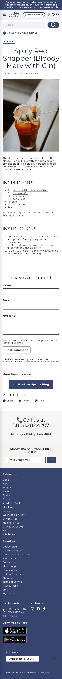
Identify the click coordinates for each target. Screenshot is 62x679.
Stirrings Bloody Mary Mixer (30, 190)
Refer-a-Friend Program (17, 554)
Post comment (17, 350)
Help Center (10, 558)
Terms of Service (43, 362)
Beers (6, 499)
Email (6, 300)
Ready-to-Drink (12, 503)
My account (10, 593)
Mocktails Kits (11, 522)
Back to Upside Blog (33, 384)
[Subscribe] (51, 460)
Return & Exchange (14, 574)
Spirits (6, 495)
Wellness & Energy (13, 514)
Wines (6, 491)
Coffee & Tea (10, 518)
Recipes (9, 42)
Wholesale (9, 534)
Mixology (8, 507)
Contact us (9, 562)
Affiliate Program (12, 550)
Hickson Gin (20, 193)
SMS (5, 589)
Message (9, 315)
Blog (5, 530)
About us (8, 578)
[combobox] (31, 25)
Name (7, 285)
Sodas (6, 511)
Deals (6, 479)
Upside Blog (10, 546)
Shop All (7, 487)
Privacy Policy (21, 362)
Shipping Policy (12, 570)
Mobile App (9, 566)
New (5, 483)
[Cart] (57, 14)
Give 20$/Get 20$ (13, 526)
